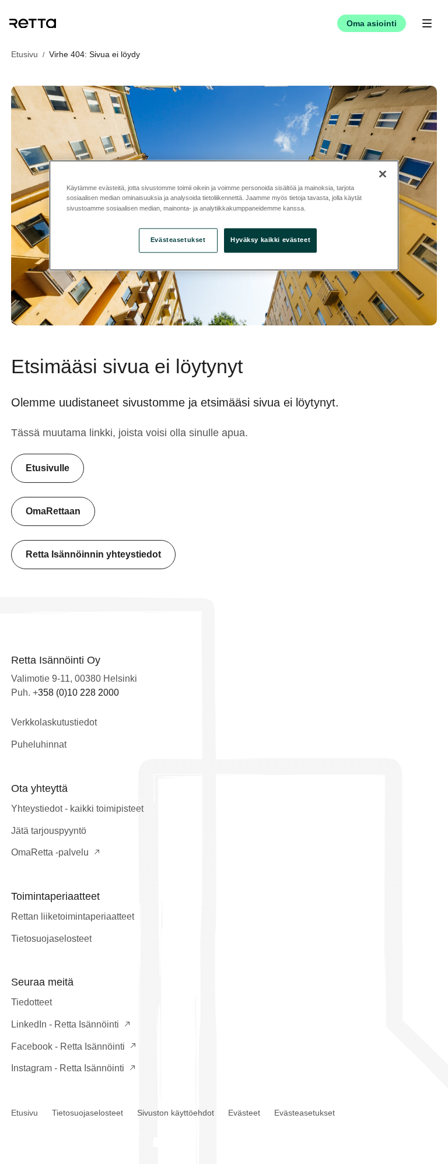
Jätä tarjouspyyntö (48, 831)
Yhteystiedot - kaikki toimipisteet (77, 809)
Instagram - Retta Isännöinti (67, 1068)
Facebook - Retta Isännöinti (68, 1046)
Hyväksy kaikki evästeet (270, 239)
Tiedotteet (31, 1002)
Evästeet (244, 1112)
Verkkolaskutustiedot (54, 722)
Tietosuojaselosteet (51, 939)
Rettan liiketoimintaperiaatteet (72, 916)
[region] (224, 215)
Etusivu (24, 54)
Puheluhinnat (38, 744)
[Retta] (32, 24)
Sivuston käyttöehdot (175, 1112)
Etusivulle (47, 468)
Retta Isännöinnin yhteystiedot (93, 554)
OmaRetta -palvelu (50, 852)
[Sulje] (383, 174)
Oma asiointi (371, 23)
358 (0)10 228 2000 (78, 692)
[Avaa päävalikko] (427, 23)
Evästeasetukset (304, 1112)
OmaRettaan (53, 511)
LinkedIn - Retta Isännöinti (65, 1024)
